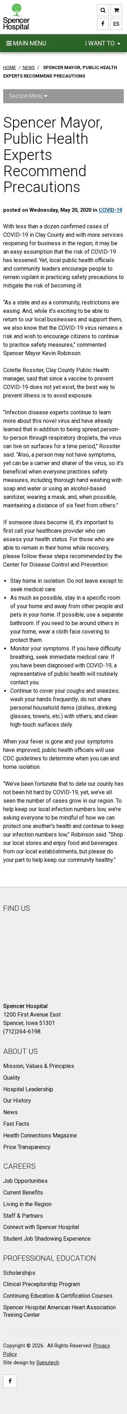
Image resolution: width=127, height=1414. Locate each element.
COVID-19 (110, 210)
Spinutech (47, 1363)
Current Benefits (23, 1192)
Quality (11, 1077)
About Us (20, 1051)
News (10, 1112)
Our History (17, 1100)
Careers (19, 1166)
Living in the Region (27, 1204)
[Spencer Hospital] (16, 17)
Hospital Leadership (28, 1089)
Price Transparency (26, 1147)
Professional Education (49, 1258)
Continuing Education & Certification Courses (58, 1295)
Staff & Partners (23, 1215)
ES (114, 24)
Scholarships (19, 1273)
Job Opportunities (25, 1181)
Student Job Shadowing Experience (47, 1238)
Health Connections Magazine (40, 1135)
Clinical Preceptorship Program (41, 1284)
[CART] (116, 10)
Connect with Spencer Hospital (41, 1227)
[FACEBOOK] (103, 24)
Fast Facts (16, 1123)
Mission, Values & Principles (38, 1066)
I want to (100, 43)
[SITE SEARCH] (103, 10)
